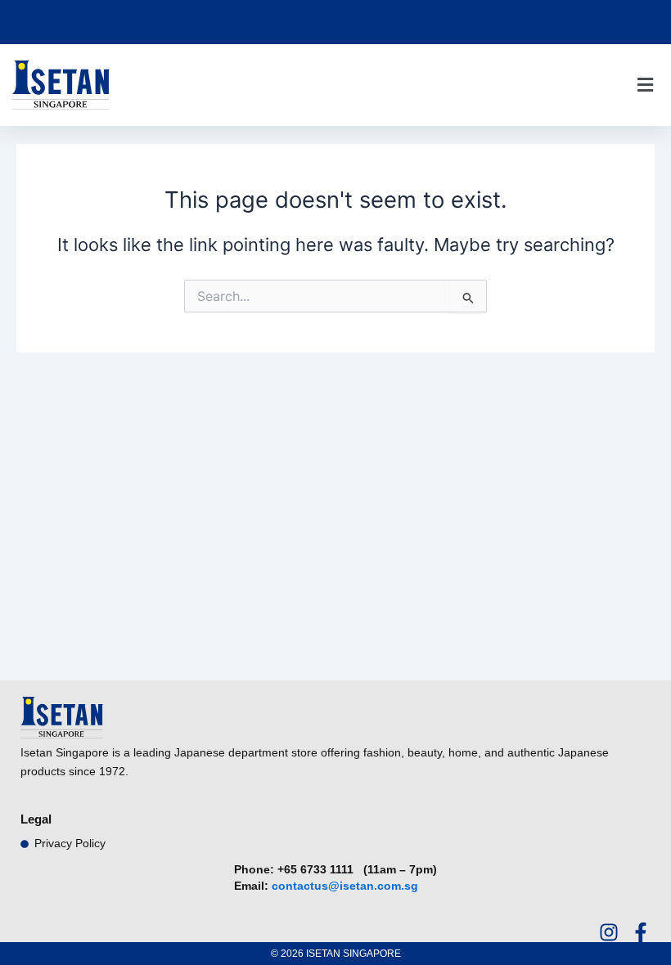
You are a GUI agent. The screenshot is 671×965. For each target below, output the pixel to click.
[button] (645, 85)
